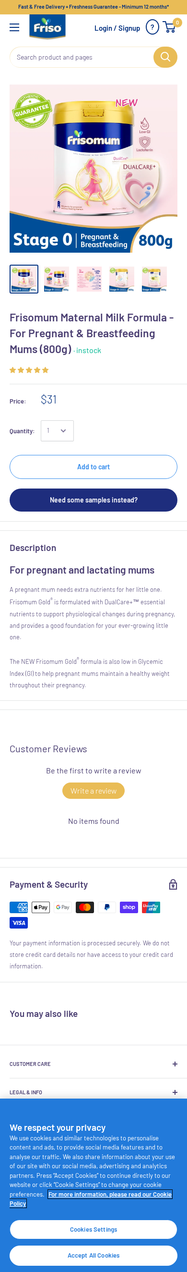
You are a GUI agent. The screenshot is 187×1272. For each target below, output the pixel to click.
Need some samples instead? (94, 500)
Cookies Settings (93, 1229)
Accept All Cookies (93, 1255)
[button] (29, 370)
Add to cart (93, 467)
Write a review (93, 790)
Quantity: (22, 431)
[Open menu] (14, 27)
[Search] (165, 57)
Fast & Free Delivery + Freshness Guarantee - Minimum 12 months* (93, 6)
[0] (169, 27)
